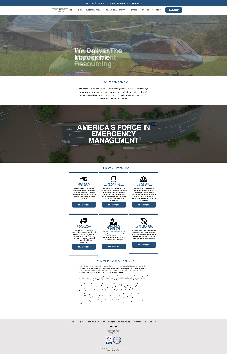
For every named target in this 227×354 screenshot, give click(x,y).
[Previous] (9, 45)
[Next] (217, 45)
